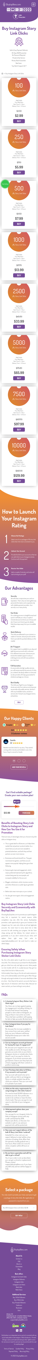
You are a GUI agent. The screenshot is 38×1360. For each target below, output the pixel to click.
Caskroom (19, 1305)
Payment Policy (13, 1351)
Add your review (19, 767)
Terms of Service (9, 1349)
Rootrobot (19, 1308)
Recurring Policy (24, 1351)
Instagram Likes (19, 1282)
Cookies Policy (20, 1349)
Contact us (19, 1259)
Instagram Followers (19, 1279)
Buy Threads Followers (19, 1303)
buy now (19, 1215)
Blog (19, 1269)
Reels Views (19, 1290)
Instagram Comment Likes (19, 1277)
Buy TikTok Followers (19, 1297)
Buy (19, 121)
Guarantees (19, 1266)
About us (19, 1264)
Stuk (19, 1310)
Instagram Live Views (19, 1285)
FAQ (19, 1261)
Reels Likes (19, 1287)
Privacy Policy (30, 1349)
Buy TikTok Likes (19, 1300)
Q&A (19, 702)
